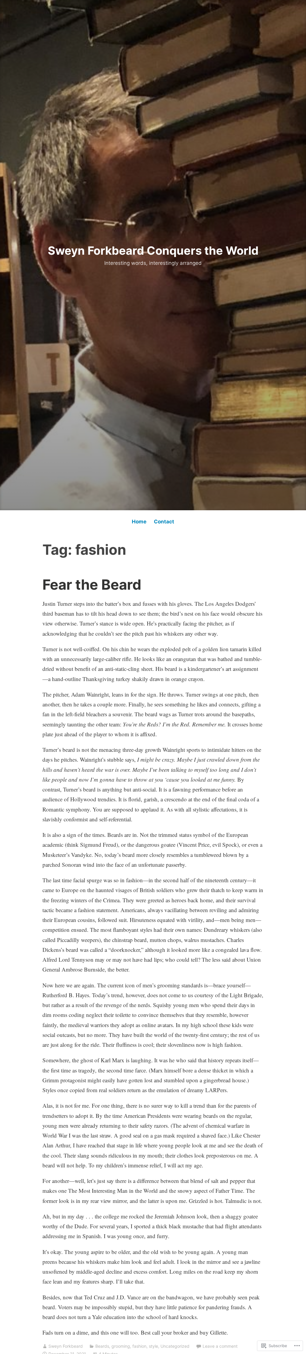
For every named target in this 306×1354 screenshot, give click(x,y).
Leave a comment (220, 1346)
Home (139, 522)
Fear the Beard (91, 584)
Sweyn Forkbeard (65, 1346)
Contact (164, 522)
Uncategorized (174, 1346)
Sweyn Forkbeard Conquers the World (153, 250)
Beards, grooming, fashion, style (126, 1346)
